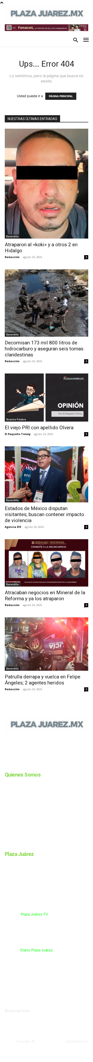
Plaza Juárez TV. (35, 914)
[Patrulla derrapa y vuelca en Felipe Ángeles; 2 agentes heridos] (46, 644)
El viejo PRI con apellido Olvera (39, 427)
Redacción (12, 257)
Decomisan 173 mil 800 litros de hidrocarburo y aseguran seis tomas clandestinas (44, 349)
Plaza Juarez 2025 (49, 1041)
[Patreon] (30, 766)
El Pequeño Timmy (18, 434)
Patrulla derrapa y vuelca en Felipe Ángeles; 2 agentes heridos (42, 680)
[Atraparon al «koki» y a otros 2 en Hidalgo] (46, 184)
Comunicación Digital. (71, 1045)
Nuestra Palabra (16, 419)
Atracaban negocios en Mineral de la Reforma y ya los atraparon (45, 595)
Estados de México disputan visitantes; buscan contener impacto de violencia (44, 514)
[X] (54, 766)
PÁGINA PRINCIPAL (61, 96)
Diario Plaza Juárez (36, 950)
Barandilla (12, 236)
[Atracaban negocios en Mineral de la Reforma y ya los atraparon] (46, 563)
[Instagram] (18, 766)
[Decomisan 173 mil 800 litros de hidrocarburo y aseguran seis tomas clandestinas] (46, 303)
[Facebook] (6, 766)
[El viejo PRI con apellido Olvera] (46, 397)
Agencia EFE (13, 527)
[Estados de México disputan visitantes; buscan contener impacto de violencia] (46, 474)
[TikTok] (42, 766)
